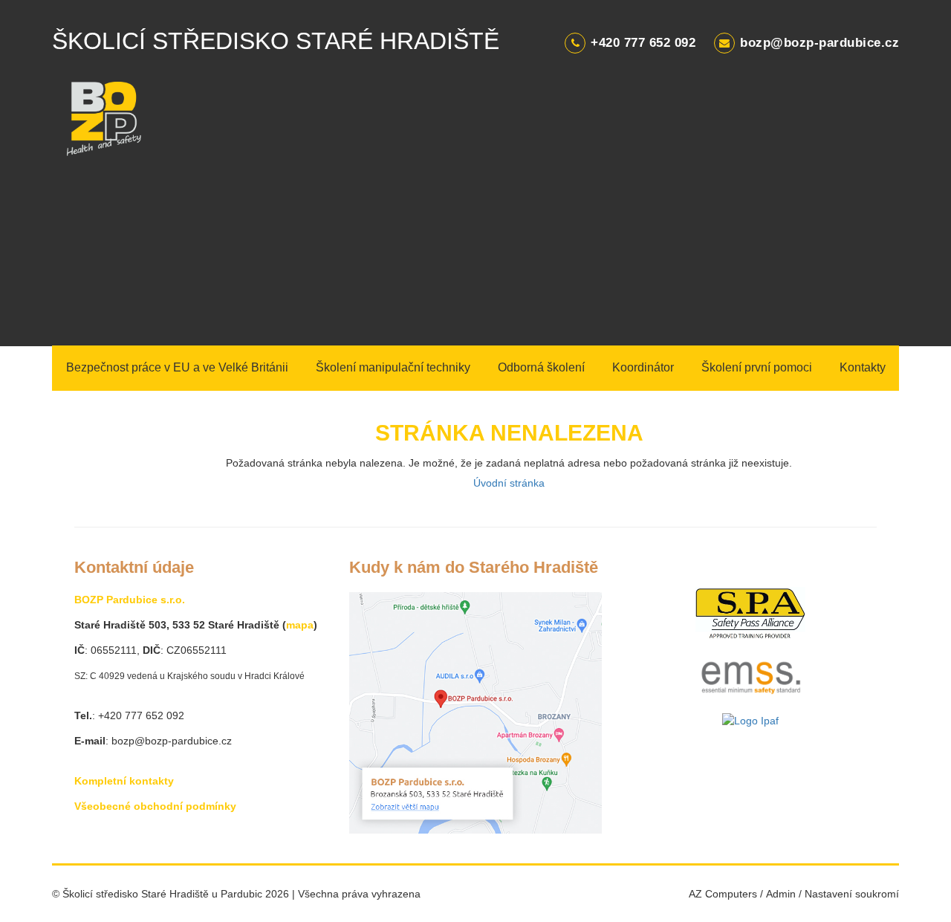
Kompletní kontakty (124, 781)
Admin (781, 894)
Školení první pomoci (756, 367)
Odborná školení (541, 367)
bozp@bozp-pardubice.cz (819, 43)
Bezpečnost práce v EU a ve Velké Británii (177, 367)
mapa (300, 625)
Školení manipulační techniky (393, 367)
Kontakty (863, 367)
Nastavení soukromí (852, 894)
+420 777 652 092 (643, 43)
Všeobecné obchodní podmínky (155, 806)
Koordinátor (643, 367)
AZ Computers (723, 894)
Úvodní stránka (509, 483)
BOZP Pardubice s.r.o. (129, 600)
